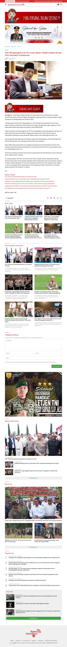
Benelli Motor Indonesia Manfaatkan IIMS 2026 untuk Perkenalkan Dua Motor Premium (36, 596)
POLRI (6, 50)
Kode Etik (18, 640)
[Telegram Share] (57, 198)
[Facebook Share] (47, 198)
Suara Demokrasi (12, 58)
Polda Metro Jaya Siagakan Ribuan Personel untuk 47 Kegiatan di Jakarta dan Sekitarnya (29, 181)
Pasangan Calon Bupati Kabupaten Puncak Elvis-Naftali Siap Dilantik (27, 580)
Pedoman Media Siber (51, 640)
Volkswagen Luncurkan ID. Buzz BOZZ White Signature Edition (32, 603)
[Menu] (6, 4)
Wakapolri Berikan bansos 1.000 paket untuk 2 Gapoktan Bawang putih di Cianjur (27, 179)
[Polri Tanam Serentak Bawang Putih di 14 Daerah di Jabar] (14, 210)
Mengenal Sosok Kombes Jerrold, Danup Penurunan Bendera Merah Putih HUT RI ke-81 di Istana (31, 186)
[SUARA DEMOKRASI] (16, 4)
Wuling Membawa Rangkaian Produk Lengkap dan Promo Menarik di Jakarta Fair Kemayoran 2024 (38, 611)
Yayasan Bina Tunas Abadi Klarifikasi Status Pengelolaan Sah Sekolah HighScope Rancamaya (34, 585)
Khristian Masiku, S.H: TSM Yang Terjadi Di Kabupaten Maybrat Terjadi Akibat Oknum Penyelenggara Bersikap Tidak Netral (32, 569)
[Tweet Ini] (51, 198)
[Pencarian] (61, 4)
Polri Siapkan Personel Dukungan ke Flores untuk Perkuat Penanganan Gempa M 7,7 (28, 188)
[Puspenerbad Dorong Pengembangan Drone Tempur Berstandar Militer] (48, 531)
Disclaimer (40, 640)
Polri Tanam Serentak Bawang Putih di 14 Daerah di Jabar (21, 176)
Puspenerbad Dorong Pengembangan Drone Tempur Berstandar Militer (46, 540)
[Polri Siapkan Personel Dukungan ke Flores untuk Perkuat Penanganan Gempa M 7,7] (53, 228)
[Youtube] (33, 636)
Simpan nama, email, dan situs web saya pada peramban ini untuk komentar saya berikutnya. (31, 362)
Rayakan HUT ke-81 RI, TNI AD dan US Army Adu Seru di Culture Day (18, 540)
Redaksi (34, 640)
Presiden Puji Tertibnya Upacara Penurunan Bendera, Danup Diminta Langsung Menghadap (30, 183)
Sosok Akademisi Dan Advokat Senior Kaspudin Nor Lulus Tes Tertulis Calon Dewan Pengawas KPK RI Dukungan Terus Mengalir (34, 563)
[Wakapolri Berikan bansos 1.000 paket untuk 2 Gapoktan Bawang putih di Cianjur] (33, 210)
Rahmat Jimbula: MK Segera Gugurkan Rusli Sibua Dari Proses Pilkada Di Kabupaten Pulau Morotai (33, 575)
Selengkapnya (33, 478)
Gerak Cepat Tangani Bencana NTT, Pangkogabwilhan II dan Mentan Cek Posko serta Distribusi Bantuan (33, 520)
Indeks (12, 640)
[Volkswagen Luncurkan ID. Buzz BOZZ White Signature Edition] (10, 605)
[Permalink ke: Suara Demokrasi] (6, 58)
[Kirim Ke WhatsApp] (61, 198)
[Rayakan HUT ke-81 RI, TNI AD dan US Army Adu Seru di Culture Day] (19, 531)
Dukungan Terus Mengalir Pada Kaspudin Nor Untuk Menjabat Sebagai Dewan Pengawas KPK (34, 557)
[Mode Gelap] (58, 4)
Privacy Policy (26, 640)
